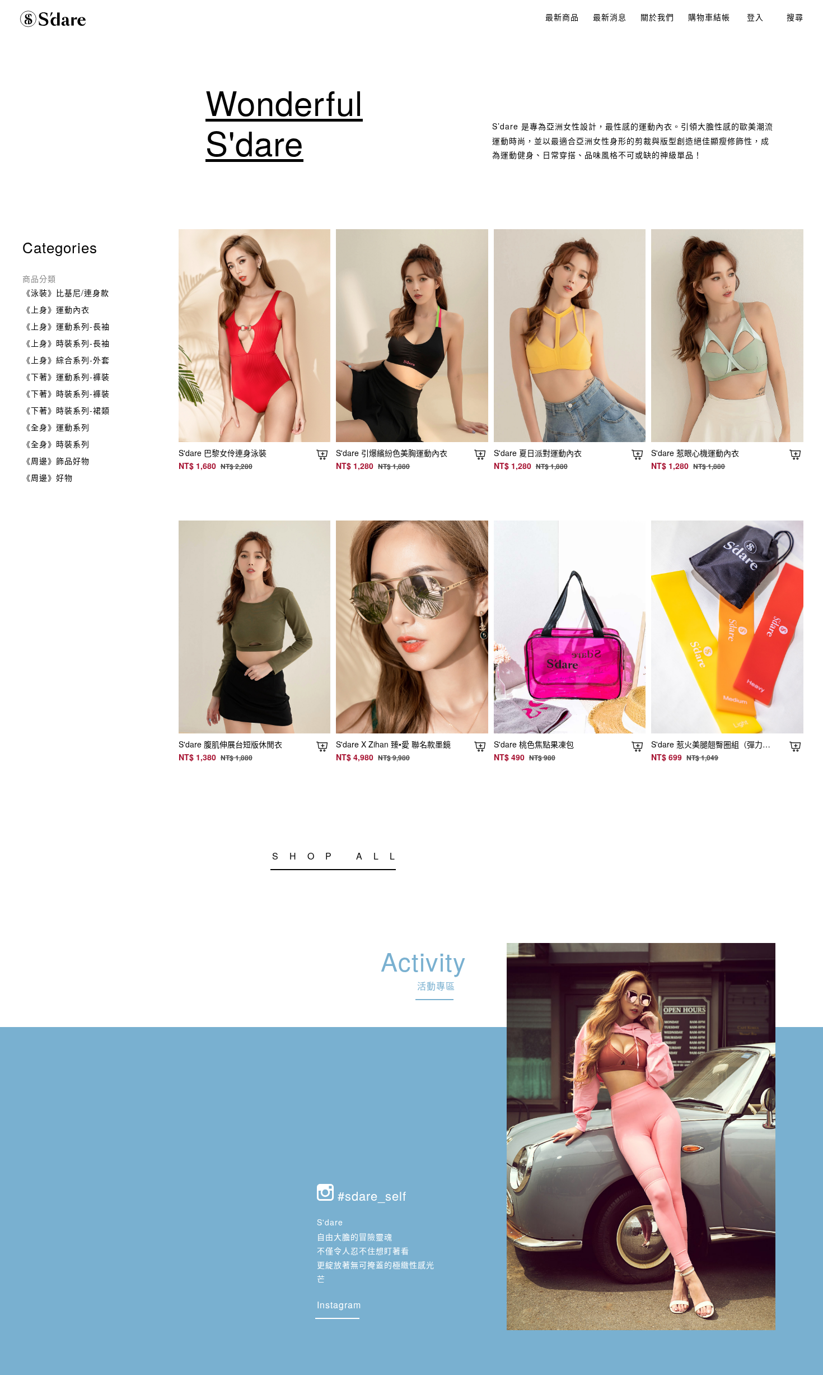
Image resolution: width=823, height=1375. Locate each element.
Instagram (339, 1304)
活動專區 (436, 985)
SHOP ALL (339, 855)
